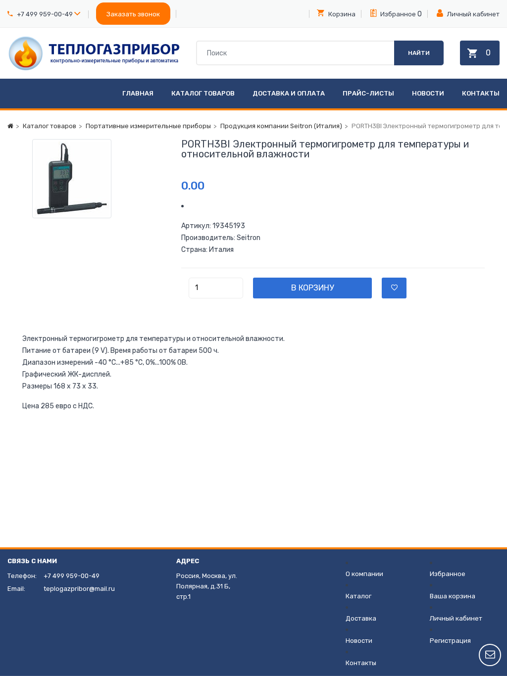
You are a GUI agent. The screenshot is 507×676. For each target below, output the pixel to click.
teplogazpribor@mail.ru (79, 588)
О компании (364, 574)
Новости (428, 93)
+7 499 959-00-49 (45, 14)
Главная (137, 93)
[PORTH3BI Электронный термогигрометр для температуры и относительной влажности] (94, 178)
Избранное (397, 14)
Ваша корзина (452, 596)
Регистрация (450, 640)
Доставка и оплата (289, 93)
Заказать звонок (133, 14)
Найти (419, 52)
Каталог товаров (203, 93)
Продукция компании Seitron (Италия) (281, 126)
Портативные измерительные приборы (148, 126)
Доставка (361, 618)
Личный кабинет (473, 14)
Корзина (341, 14)
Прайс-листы (368, 93)
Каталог (358, 596)
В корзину (312, 287)
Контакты (481, 93)
